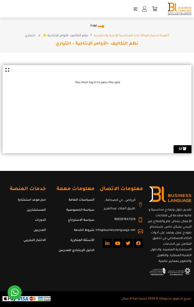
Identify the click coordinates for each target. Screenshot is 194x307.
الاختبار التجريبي (34, 240)
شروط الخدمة (84, 230)
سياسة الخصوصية (80, 210)
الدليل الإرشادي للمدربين (76, 250)
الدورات (40, 220)
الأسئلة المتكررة (82, 240)
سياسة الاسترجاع (81, 220)
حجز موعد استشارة (32, 200)
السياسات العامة (81, 200)
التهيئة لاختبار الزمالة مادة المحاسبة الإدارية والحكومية (131, 36)
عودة (93, 25)
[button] (135, 8)
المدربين (40, 230)
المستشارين (36, 210)
